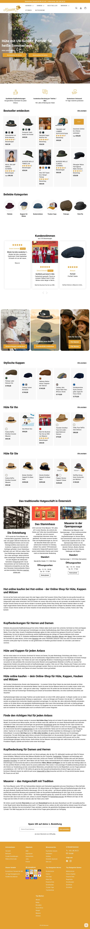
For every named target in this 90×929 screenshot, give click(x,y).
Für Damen (75, 342)
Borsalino (39, 905)
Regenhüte (69, 879)
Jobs (27, 859)
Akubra (38, 899)
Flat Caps (49, 876)
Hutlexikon (49, 853)
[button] (9, 139)
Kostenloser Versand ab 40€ (14, 871)
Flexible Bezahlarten (11, 876)
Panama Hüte (50, 882)
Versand (8, 851)
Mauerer (38, 913)
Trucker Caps (50, 887)
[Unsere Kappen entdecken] (15, 330)
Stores (28, 10)
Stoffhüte (69, 885)
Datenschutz (29, 856)
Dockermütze (50, 871)
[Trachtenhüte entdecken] (44, 330)
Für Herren (75, 346)
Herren (28, 5)
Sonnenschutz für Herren (14, 55)
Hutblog (48, 856)
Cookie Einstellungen (11, 856)
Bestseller (52, 5)
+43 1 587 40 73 (60, 1)
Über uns (48, 861)
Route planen (45, 575)
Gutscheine (40, 10)
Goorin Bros (39, 908)
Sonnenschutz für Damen (40, 55)
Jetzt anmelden (64, 829)
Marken (64, 5)
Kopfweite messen (51, 851)
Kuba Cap (49, 879)
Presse (28, 861)
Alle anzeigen (81, 111)
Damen (40, 5)
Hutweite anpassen (52, 859)
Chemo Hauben (70, 874)
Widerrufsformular (11, 859)
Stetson (38, 916)
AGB (27, 851)
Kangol (38, 910)
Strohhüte (69, 887)
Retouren (8, 853)
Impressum (29, 853)
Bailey (37, 902)
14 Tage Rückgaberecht (12, 874)
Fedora (48, 874)
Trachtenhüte (57, 756)
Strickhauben (50, 885)
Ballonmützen (70, 871)
